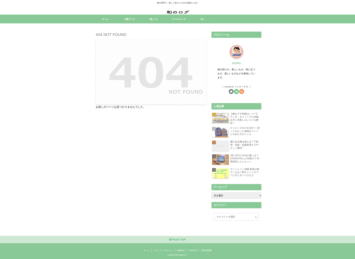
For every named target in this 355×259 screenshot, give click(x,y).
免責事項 (181, 250)
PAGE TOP (178, 239)
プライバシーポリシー (163, 250)
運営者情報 (207, 250)
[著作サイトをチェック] (231, 91)
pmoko (236, 62)
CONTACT (193, 250)
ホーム (146, 250)
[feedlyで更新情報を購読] (236, 91)
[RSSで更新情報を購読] (241, 91)
